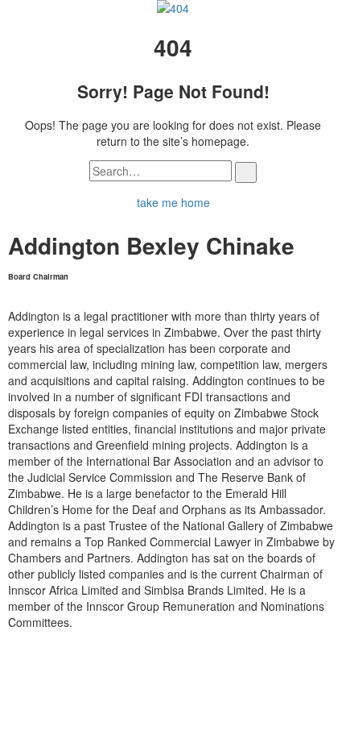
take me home (173, 202)
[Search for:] (160, 171)
